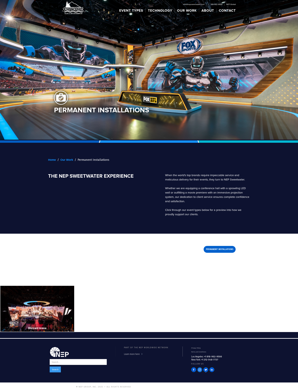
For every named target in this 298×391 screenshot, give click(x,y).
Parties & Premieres (188, 249)
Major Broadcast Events (115, 249)
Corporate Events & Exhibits (79, 249)
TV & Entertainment (143, 258)
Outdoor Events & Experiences (152, 249)
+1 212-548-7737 (209, 359)
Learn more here (132, 354)
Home (52, 159)
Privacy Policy (196, 348)
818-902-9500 (216, 4)
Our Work (66, 159)
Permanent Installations (93, 160)
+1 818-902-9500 (213, 356)
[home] (74, 7)
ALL (162, 258)
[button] (131, 10)
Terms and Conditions (198, 352)
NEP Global (231, 4)
